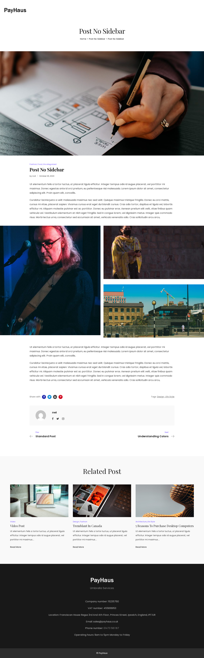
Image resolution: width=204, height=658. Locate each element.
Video (12, 521)
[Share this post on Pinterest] (61, 397)
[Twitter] (57, 418)
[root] (41, 415)
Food (40, 164)
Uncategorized (49, 164)
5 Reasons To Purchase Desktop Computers (165, 526)
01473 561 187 (111, 628)
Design (160, 396)
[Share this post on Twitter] (49, 397)
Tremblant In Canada (87, 526)
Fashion (33, 164)
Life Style (169, 396)
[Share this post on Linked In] (55, 397)
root (34, 176)
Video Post (17, 526)
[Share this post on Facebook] (44, 397)
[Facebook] (52, 418)
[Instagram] (63, 418)
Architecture (141, 521)
